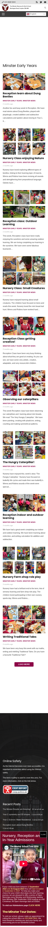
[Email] (45, 2)
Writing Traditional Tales (19, 637)
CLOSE (43, 834)
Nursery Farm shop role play (22, 577)
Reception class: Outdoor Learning (20, 222)
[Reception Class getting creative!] (24, 326)
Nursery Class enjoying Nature (23, 158)
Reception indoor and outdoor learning (23, 516)
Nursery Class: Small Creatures (24, 288)
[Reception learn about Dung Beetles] (24, 81)
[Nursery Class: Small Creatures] (24, 270)
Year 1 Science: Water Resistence (17, 820)
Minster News (29, 101)
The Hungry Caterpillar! (18, 462)
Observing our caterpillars (20, 399)
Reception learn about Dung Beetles (22, 94)
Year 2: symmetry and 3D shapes (16, 814)
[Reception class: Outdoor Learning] (24, 204)
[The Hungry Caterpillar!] (24, 445)
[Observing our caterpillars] (24, 383)
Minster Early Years (12, 101)
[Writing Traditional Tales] (24, 619)
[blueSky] (41, 2)
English (32, 14)
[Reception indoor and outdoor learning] (24, 502)
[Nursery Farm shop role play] (24, 560)
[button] (45, 7)
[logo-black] (17, 8)
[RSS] (37, 2)
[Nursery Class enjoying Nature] (24, 141)
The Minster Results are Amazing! (17, 809)
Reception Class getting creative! (19, 340)
